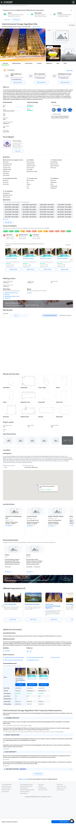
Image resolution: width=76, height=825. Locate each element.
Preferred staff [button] (7, 566)
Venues (7, 5)
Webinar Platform (23, 793)
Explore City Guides (6, 789)
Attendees (5, 313)
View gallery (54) (70, 58)
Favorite (73, 25)
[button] (22, 45)
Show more (5, 219)
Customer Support (42, 788)
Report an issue (23, 779)
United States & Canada (32, 604)
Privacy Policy (60, 784)
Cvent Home (41, 784)
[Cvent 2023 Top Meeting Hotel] (70, 109)
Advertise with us (60, 789)
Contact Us (40, 786)
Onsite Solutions (5, 791)
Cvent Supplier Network (7, 784)
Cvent (2, 5)
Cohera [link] (7, 555)
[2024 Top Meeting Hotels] (59, 109)
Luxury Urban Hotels (10, 604)
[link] (13, 549)
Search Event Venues (6, 786)
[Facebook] (30, 651)
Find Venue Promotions (7, 788)
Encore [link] (28, 555)
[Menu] (1, 2)
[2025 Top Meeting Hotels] (64, 110)
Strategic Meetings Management (27, 789)
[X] (27, 651)
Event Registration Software (26, 786)
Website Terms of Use (61, 788)
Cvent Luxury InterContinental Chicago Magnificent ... (52, 606)
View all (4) (69, 70)
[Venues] (73, 2)
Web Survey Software (24, 791)
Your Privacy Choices (42, 789)
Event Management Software (26, 784)
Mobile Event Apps (24, 788)
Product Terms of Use (61, 786)
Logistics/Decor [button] (29, 566)
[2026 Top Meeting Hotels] (53, 110)
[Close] (71, 10)
